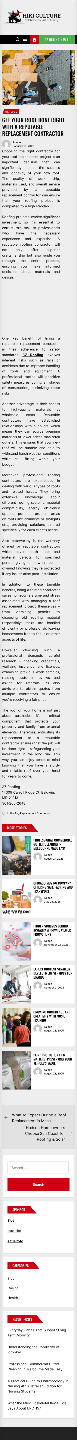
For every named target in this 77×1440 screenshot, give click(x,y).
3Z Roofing (32, 355)
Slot (10, 1278)
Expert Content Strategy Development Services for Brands (52, 973)
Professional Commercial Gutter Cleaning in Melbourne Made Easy (52, 844)
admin (17, 142)
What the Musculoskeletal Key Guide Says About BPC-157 (36, 1405)
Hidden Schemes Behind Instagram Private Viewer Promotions (52, 930)
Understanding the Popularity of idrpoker (33, 1349)
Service (11, 111)
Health (12, 1298)
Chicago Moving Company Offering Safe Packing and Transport (53, 887)
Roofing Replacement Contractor (30, 813)
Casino (13, 1288)
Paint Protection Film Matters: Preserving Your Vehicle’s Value (52, 1059)
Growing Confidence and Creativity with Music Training (51, 1016)
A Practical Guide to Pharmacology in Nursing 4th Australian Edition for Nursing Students (37, 1386)
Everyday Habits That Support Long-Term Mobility (37, 1332)
